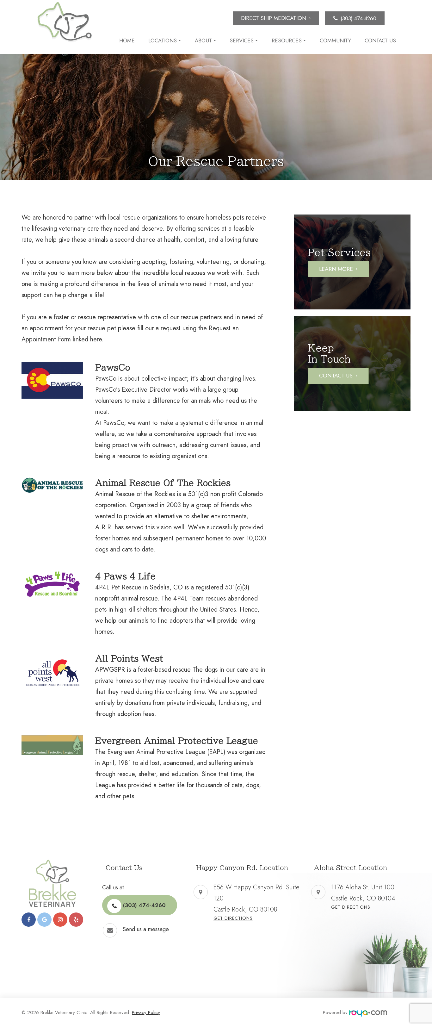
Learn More (336, 269)
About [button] (203, 40)
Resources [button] (287, 40)
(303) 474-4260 (358, 18)
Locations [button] (162, 40)
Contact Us (380, 40)
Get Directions (233, 918)
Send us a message (146, 929)
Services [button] (242, 40)
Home (127, 40)
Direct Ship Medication (273, 18)
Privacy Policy (146, 1012)
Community (335, 40)
